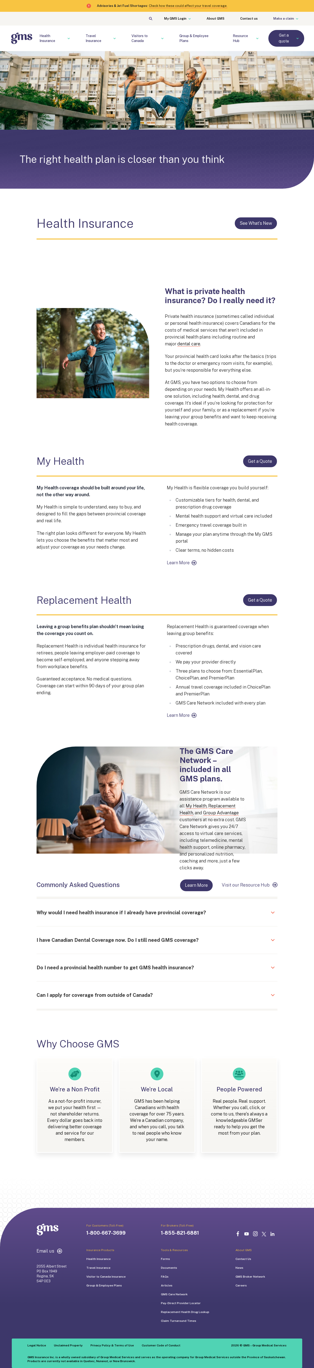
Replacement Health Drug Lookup (185, 1312)
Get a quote (284, 38)
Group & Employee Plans (194, 38)
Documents (169, 1267)
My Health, (196, 805)
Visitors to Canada (139, 38)
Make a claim (283, 18)
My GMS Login (175, 18)
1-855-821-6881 (180, 1233)
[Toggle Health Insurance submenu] (71, 38)
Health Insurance (47, 38)
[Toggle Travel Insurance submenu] (117, 38)
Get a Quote (260, 461)
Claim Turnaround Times (178, 1321)
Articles (166, 1285)
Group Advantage (221, 812)
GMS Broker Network (250, 1276)
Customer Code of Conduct (161, 1345)
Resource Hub (240, 38)
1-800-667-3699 (106, 1233)
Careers (241, 1285)
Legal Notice (36, 1345)
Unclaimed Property (68, 1345)
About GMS (215, 18)
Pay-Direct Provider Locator (181, 1303)
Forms (165, 1259)
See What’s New (256, 223)
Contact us (249, 18)
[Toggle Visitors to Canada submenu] (165, 38)
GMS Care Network (174, 1294)
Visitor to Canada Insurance (106, 1276)
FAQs (165, 1276)
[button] (133, 912)
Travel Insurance (93, 38)
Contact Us (243, 1259)
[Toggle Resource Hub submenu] (260, 38)
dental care (188, 343)
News (239, 1267)
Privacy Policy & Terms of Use (112, 1345)
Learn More (178, 562)
